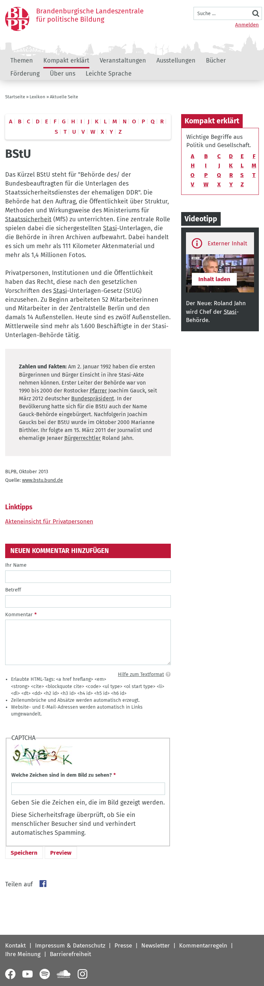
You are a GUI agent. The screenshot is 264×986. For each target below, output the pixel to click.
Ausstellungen (176, 60)
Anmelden (247, 25)
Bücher (216, 60)
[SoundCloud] (63, 974)
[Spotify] (45, 974)
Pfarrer (98, 390)
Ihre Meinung (23, 954)
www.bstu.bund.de (42, 480)
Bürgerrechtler (82, 438)
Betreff (13, 590)
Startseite (15, 96)
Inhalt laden (214, 279)
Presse (123, 945)
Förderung (25, 73)
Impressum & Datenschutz (70, 945)
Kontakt (15, 945)
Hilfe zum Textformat (141, 674)
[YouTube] (27, 974)
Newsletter (155, 945)
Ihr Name (15, 565)
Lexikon (37, 96)
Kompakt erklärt (66, 60)
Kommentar (19, 614)
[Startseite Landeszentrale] (17, 19)
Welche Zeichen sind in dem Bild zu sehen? (61, 775)
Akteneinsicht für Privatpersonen (49, 521)
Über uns (62, 73)
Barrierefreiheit (70, 954)
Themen (21, 60)
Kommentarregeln (203, 945)
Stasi (110, 228)
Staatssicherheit (28, 219)
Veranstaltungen (123, 60)
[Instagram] (82, 974)
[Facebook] (10, 974)
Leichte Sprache (109, 73)
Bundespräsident (92, 398)
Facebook (43, 883)
